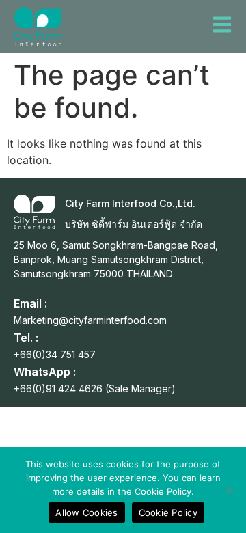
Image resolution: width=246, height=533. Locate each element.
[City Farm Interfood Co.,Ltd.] (34, 211)
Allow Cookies (86, 512)
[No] (229, 490)
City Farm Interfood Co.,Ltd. (130, 203)
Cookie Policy (168, 512)
